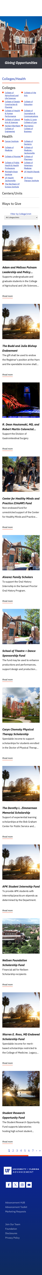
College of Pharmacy (28, 157)
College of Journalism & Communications (31, 113)
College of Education (28, 103)
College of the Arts (30, 94)
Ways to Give (11, 203)
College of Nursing (13, 156)
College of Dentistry (28, 142)
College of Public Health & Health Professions (12, 165)
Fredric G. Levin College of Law (30, 121)
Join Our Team (12, 1224)
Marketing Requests (15, 1211)
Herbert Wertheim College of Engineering (12, 129)
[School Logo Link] (19, 1170)
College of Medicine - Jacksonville (29, 150)
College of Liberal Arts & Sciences (12, 121)
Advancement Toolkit (16, 1207)
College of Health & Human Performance (12, 113)
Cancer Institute (12, 141)
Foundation (11, 1228)
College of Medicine (9, 148)
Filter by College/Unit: (21, 214)
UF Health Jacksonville (10, 179)
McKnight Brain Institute (11, 173)
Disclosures (11, 1233)
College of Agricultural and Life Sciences (11, 95)
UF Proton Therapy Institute (31, 179)
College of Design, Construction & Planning (12, 104)
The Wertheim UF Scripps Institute (12, 185)
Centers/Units (12, 193)
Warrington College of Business (28, 129)
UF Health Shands (31, 171)
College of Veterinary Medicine (28, 165)
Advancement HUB (15, 1202)
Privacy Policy (12, 1237)
